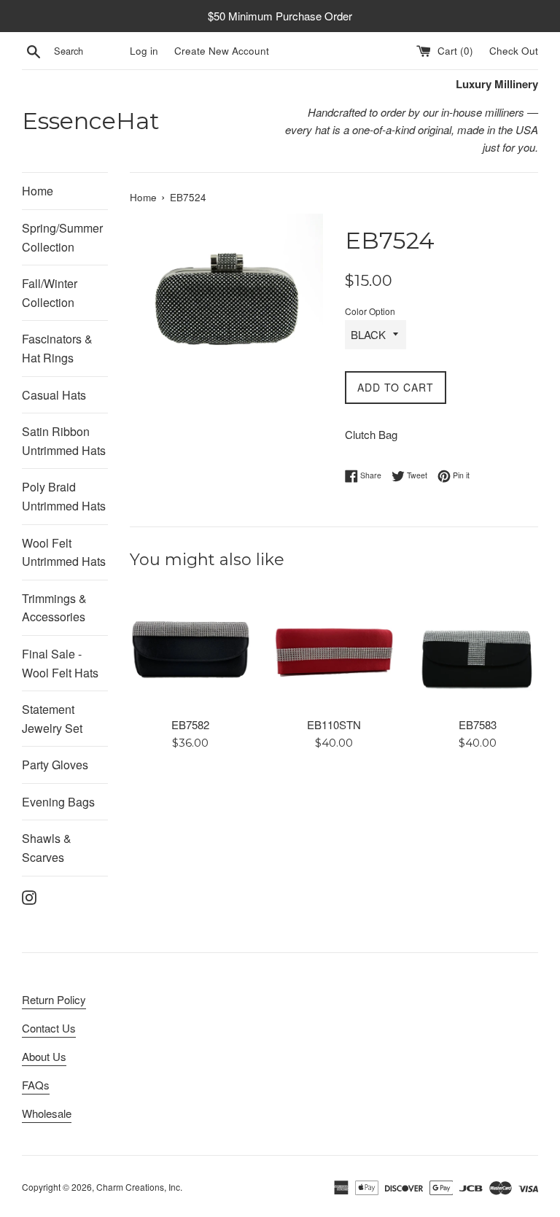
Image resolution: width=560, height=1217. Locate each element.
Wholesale (46, 1113)
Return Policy (54, 999)
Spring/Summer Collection (62, 237)
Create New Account (221, 51)
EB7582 (190, 724)
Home (37, 190)
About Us (44, 1056)
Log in (144, 51)
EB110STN (334, 724)
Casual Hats (54, 394)
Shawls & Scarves (46, 848)
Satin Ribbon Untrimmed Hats (64, 441)
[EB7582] (191, 648)
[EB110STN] (333, 648)
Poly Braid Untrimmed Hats (64, 496)
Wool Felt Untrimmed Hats (64, 552)
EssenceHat (91, 120)
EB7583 (478, 724)
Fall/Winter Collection (49, 293)
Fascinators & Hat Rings (57, 348)
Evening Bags (58, 801)
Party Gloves (55, 764)
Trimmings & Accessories (54, 608)
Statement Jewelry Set (52, 718)
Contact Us (49, 1027)
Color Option (370, 311)
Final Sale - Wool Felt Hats (60, 663)
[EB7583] (477, 648)
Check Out (513, 51)
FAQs (36, 1084)
